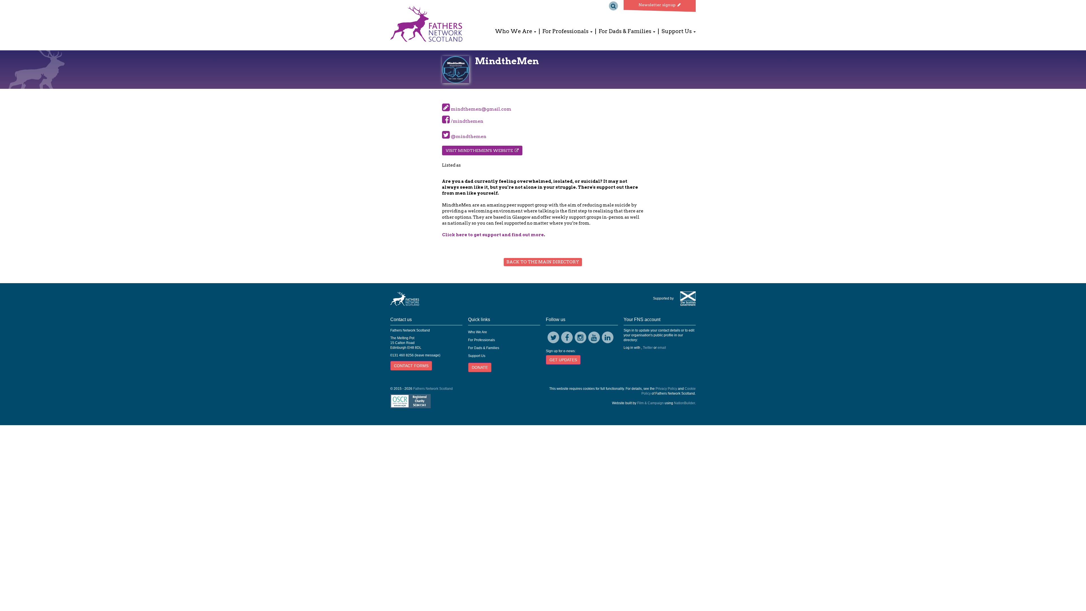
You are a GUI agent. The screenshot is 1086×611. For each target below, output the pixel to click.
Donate (480, 367)
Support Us (476, 356)
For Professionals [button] (566, 31)
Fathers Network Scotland (433, 389)
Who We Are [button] (514, 31)
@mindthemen (468, 136)
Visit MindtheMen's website (480, 150)
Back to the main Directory (543, 261)
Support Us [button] (677, 31)
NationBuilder (684, 403)
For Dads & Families (483, 348)
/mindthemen (466, 121)
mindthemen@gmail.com (481, 109)
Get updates (563, 360)
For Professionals (481, 340)
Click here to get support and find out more (493, 234)
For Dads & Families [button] (625, 31)
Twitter (648, 348)
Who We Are (477, 332)
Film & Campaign (650, 403)
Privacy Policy (666, 389)
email (662, 348)
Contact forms (411, 365)
